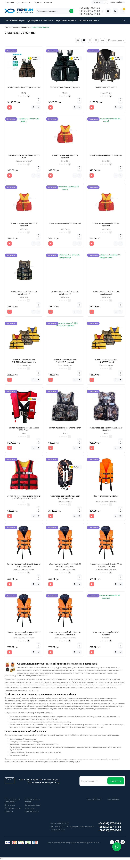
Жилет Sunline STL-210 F (106, 87)
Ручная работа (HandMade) (39, 20)
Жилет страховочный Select (106, 496)
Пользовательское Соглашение (13, 800)
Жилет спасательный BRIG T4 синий (106, 155)
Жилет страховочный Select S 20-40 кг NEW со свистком (106, 565)
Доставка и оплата (24, 2)
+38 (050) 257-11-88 (89, 11)
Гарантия (37, 2)
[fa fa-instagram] (122, 842)
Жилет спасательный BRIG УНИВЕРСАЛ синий (106, 361)
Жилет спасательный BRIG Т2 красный (106, 224)
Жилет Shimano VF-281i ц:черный (65, 87)
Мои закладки (113, 799)
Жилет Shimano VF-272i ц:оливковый (24, 87)
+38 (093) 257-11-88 (89, 13)
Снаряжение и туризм (65, 20)
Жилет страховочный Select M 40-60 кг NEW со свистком (65, 565)
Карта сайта (30, 808)
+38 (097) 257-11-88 (89, 8)
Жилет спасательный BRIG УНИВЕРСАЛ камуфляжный (24, 361)
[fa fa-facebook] (112, 842)
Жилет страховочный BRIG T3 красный (106, 633)
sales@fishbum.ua (57, 829)
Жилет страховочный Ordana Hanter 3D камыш (106, 429)
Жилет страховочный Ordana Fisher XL (65, 429)
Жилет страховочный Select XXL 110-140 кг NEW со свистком (65, 633)
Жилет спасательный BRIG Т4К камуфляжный (65, 292)
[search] (71, 11)
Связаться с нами (32, 805)
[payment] (7, 842)
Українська (97, 2)
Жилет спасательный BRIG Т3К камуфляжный (24, 292)
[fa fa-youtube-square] (117, 842)
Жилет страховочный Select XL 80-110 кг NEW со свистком (23, 633)
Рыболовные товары (15, 20)
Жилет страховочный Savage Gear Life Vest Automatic (65, 497)
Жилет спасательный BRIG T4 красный (65, 156)
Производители (32, 811)
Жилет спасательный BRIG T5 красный (24, 224)
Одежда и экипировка (88, 20)
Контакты (48, 2)
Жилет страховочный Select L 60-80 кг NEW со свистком (23, 565)
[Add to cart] (9, 107)
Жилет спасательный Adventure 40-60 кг (24, 156)
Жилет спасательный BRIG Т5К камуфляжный (106, 292)
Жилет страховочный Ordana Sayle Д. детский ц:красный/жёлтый (23, 497)
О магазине (9, 2)
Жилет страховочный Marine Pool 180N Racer (24, 429)
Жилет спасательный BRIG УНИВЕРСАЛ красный (65, 361)
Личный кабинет (94, 799)
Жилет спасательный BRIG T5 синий (65, 223)
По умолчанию (116, 40)
